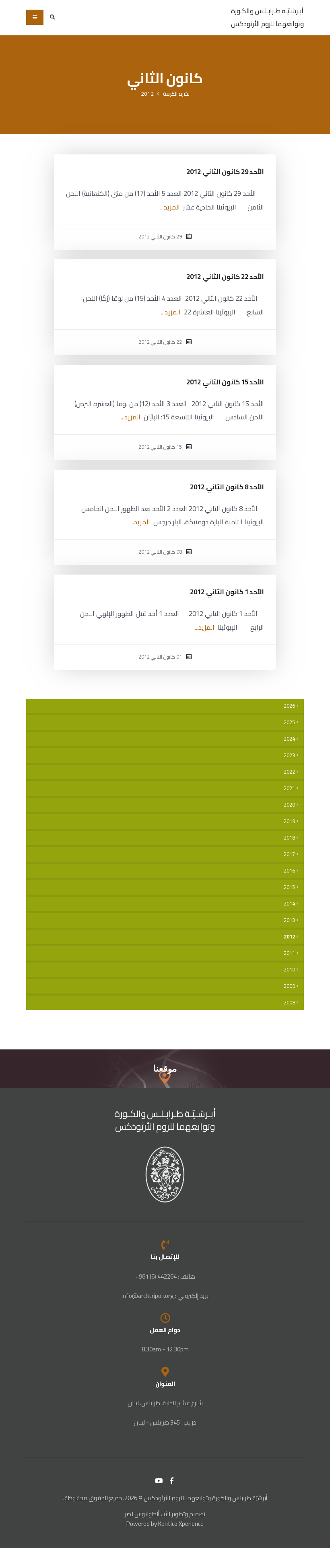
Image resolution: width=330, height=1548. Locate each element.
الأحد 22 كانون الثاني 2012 (225, 276)
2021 (289, 788)
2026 (289, 705)
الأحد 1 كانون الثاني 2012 (227, 591)
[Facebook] (171, 1480)
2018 (289, 837)
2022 (289, 771)
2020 (289, 804)
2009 (289, 986)
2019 (289, 821)
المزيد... (170, 207)
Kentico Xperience (181, 1524)
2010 (289, 969)
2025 (289, 722)
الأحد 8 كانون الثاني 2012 (227, 486)
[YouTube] (159, 1480)
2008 (289, 1002)
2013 (289, 920)
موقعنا (165, 1068)
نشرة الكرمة (176, 93)
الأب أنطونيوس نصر (147, 1514)
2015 (289, 887)
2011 (289, 953)
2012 (147, 93)
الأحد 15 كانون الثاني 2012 (225, 382)
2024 (289, 738)
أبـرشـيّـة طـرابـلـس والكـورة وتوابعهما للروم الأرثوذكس (267, 17)
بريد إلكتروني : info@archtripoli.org (165, 1296)
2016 (289, 870)
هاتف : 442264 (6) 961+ (165, 1276)
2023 (289, 755)
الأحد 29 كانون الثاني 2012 (225, 171)
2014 (289, 903)
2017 (289, 854)
